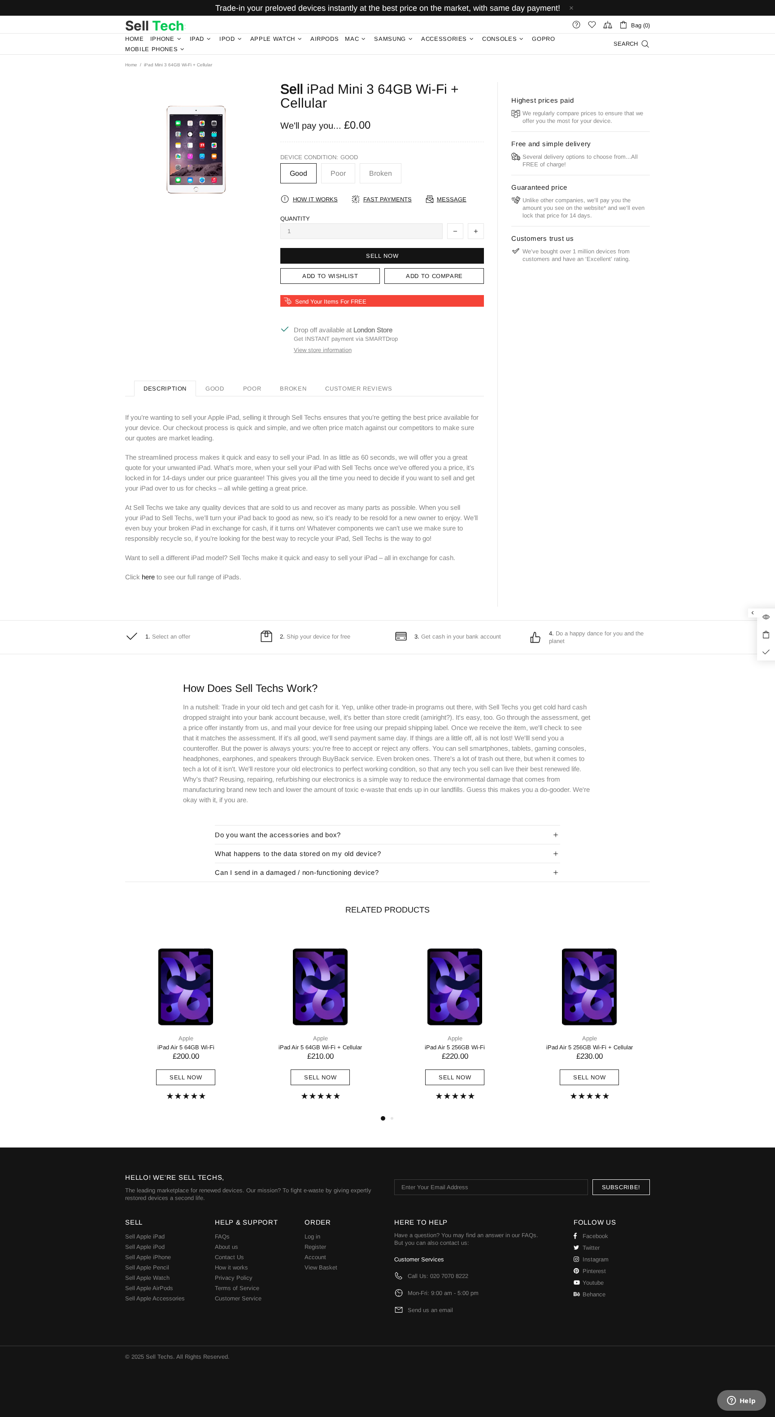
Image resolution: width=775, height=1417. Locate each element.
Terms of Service (237, 1288)
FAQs (222, 1236)
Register (315, 1246)
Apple (186, 1038)
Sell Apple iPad (145, 1236)
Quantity (295, 218)
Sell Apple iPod (145, 1246)
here (148, 577)
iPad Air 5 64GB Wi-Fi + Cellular (320, 1047)
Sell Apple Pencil (147, 1267)
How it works (231, 1267)
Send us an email (430, 1310)
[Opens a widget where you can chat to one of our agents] (741, 1401)
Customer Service (238, 1298)
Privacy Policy (234, 1277)
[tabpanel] (185, 1022)
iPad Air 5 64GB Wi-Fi (185, 1047)
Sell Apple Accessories (155, 1298)
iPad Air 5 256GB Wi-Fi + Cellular (589, 1047)
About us (226, 1246)
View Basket (321, 1267)
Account (315, 1257)
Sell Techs (155, 24)
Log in (312, 1236)
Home (131, 64)
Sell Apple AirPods (149, 1288)
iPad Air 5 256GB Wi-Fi (455, 1047)
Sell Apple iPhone (148, 1257)
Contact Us (229, 1257)
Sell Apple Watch (147, 1277)
